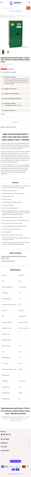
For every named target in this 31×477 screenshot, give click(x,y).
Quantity (3, 114)
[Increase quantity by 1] (13, 117)
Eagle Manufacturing (7, 64)
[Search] (28, 8)
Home (2, 14)
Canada (14, 456)
